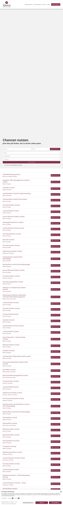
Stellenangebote (55, 4)
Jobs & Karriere (28, 4)
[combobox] (31, 153)
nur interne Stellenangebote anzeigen (13, 165)
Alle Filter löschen (31, 162)
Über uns (44, 4)
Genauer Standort (55, 149)
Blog (49, 4)
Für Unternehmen (37, 4)
